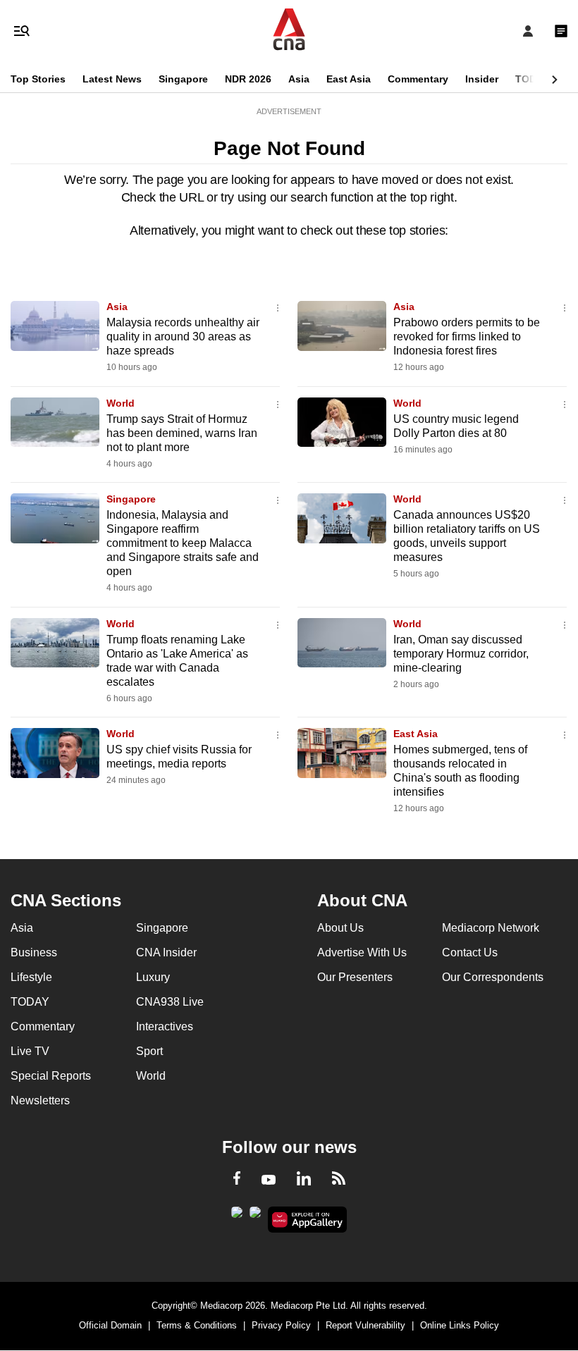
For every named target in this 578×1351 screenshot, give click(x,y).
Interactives (164, 1026)
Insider (481, 79)
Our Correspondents (492, 977)
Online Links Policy (459, 1325)
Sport (149, 1051)
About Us (340, 928)
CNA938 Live (170, 1002)
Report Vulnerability (365, 1325)
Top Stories (38, 79)
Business (34, 952)
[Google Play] (236, 1216)
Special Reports (51, 1076)
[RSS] (338, 1180)
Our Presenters (355, 977)
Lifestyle (31, 977)
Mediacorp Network (490, 928)
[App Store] (255, 1216)
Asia (298, 79)
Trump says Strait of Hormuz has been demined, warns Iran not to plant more (181, 433)
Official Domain (110, 1325)
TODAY (532, 79)
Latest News (112, 79)
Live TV (30, 1051)
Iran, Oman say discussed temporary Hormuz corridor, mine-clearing (461, 654)
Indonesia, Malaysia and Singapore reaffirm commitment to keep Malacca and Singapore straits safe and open (182, 543)
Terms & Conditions (196, 1325)
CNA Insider (166, 952)
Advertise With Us (362, 952)
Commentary (418, 79)
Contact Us (470, 952)
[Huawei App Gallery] (308, 1220)
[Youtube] (269, 1180)
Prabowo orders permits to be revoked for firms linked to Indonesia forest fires (466, 336)
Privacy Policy (281, 1325)
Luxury (153, 977)
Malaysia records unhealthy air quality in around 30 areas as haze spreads (182, 336)
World (120, 403)
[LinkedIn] (304, 1181)
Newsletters (40, 1100)
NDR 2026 (248, 79)
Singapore (183, 79)
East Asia (348, 79)
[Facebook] (236, 1180)
